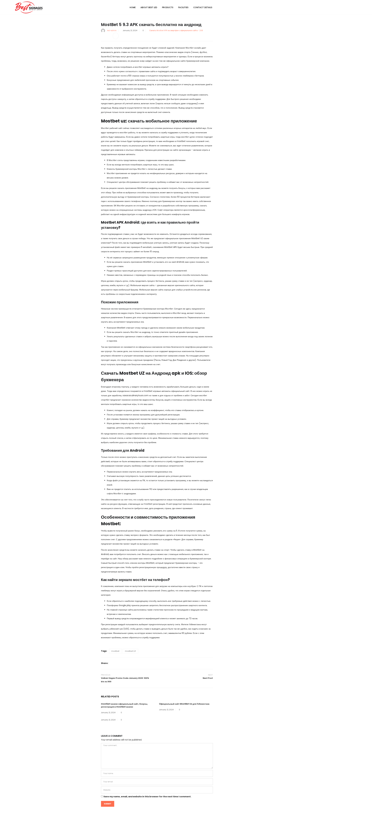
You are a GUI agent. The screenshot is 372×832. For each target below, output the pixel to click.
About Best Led (149, 7)
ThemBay (213, 827)
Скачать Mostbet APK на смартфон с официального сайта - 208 (176, 30)
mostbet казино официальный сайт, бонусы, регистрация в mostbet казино (124, 705)
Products (167, 7)
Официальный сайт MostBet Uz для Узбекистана (184, 703)
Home (133, 7)
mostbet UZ (130, 651)
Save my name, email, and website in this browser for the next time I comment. (147, 796)
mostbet (148, 504)
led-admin (112, 30)
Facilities (183, 7)
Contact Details (202, 7)
